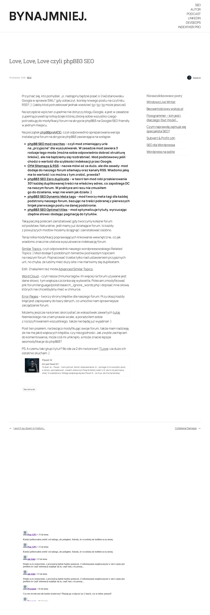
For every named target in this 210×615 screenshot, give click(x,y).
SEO (29, 77)
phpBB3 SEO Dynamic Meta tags (52, 196)
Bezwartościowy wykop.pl (165, 109)
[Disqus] (76, 480)
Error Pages (30, 296)
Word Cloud (30, 276)
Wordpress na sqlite (161, 152)
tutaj (116, 312)
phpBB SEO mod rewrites (46, 144)
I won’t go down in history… (29, 428)
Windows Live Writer (161, 102)
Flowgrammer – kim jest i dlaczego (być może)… (164, 117)
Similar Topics (31, 249)
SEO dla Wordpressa (161, 145)
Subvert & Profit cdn (161, 138)
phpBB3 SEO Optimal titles (47, 210)
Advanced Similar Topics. (75, 269)
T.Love (103, 349)
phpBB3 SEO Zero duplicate (48, 179)
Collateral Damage (186, 428)
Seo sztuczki (29, 389)
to (93, 105)
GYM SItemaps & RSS (43, 166)
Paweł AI (197, 77)
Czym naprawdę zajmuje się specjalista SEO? (166, 129)
